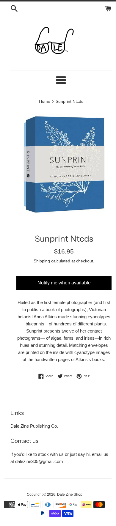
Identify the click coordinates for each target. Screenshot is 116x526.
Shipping (42, 261)
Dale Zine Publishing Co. (34, 426)
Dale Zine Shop (69, 494)
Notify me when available (64, 282)
